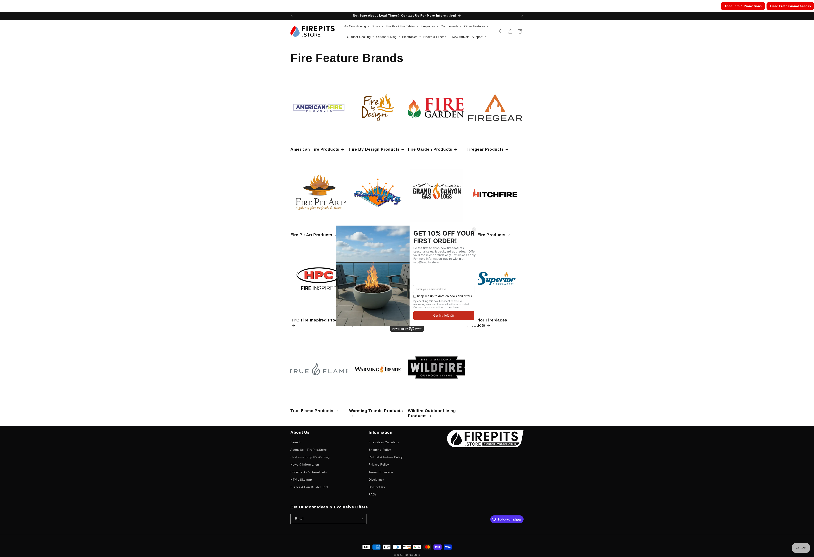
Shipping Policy (380, 449)
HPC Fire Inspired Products (318, 320)
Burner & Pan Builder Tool (309, 487)
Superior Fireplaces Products (487, 322)
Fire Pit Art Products (311, 235)
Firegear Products (485, 149)
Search (295, 442)
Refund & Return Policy (386, 457)
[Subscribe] (362, 519)
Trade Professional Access (790, 6)
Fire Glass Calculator (384, 442)
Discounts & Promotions (743, 6)
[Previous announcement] (292, 16)
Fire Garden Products (430, 149)
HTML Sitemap (301, 479)
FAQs (372, 494)
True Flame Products (311, 410)
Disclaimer (376, 479)
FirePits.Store (412, 555)
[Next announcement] (522, 16)
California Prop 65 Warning (310, 457)
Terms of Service (381, 472)
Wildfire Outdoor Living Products (432, 413)
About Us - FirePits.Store (308, 449)
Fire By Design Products (374, 149)
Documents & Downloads (308, 472)
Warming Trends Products (376, 410)
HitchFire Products (486, 235)
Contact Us (377, 487)
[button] (501, 31)
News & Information (304, 464)
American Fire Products (314, 149)
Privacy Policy (379, 464)
